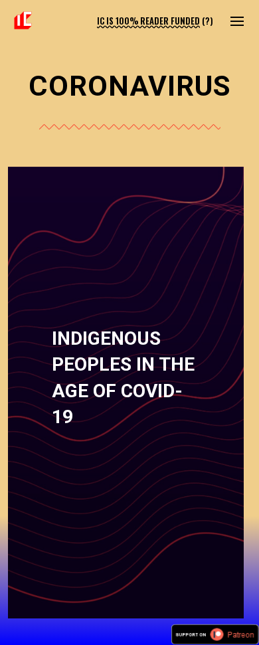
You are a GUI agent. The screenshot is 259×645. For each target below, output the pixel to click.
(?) (207, 21)
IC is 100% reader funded (148, 21)
